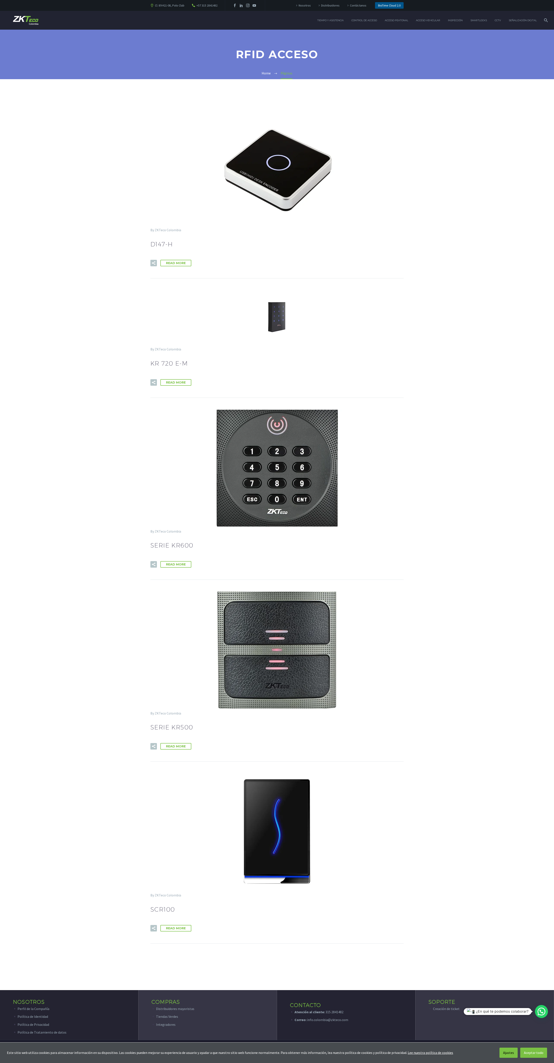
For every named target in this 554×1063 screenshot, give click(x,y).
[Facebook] (235, 5)
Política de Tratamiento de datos (42, 1032)
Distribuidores (330, 5)
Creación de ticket (446, 1009)
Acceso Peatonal (396, 20)
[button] (153, 263)
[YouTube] (254, 5)
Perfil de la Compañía (33, 1009)
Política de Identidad (33, 1016)
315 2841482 (334, 1012)
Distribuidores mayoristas (175, 1009)
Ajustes (508, 1052)
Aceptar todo (533, 1052)
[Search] (545, 20)
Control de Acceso (364, 20)
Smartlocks (478, 20)
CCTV (498, 20)
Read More (176, 263)
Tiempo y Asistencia (330, 20)
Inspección (455, 20)
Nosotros (305, 5)
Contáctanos (358, 5)
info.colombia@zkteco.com (327, 1020)
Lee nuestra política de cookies (430, 1052)
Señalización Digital (523, 20)
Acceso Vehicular (428, 20)
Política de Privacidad (33, 1024)
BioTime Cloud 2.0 (389, 5)
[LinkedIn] (241, 5)
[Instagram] (248, 5)
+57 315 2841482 (206, 5)
